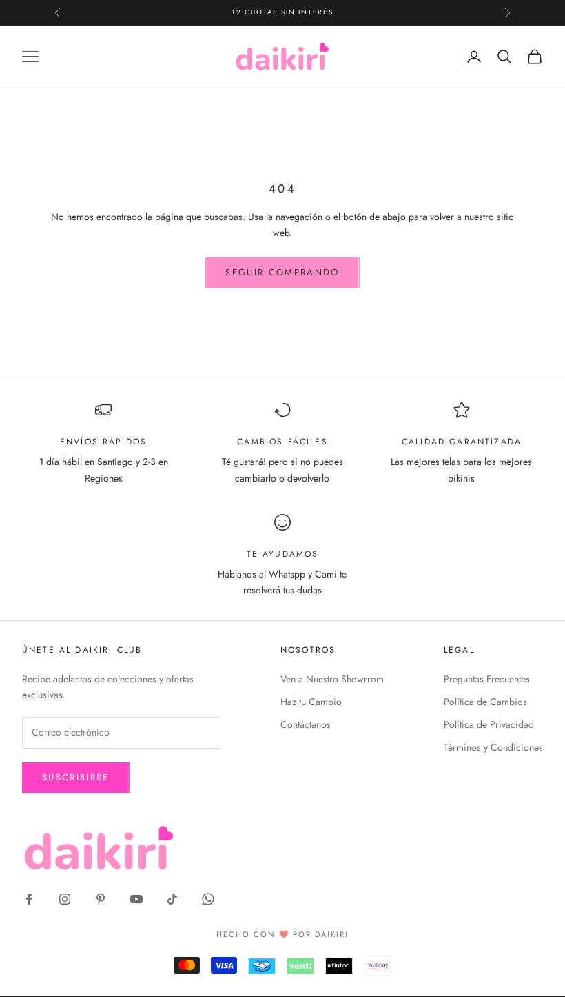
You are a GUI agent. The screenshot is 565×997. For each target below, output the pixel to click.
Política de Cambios (485, 702)
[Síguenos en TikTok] (172, 899)
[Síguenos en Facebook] (29, 899)
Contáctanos (305, 724)
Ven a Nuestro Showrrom (332, 679)
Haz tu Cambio (311, 702)
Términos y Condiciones (493, 747)
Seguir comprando (282, 272)
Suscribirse (76, 777)
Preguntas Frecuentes (487, 679)
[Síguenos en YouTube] (136, 899)
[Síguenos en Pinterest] (100, 899)
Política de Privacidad (489, 724)
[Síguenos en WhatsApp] (208, 899)
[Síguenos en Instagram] (65, 899)
